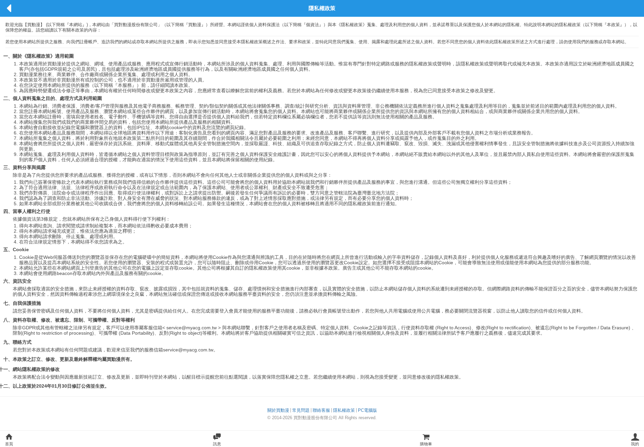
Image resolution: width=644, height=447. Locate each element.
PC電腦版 (367, 410)
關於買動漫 (278, 410)
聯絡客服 (321, 410)
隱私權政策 (344, 410)
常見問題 (301, 410)
